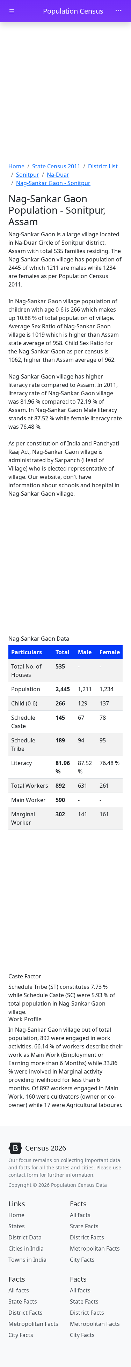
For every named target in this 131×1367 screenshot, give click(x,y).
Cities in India (26, 1248)
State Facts (84, 1226)
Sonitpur (27, 174)
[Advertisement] (65, 93)
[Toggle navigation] (118, 11)
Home (16, 166)
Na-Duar (58, 174)
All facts (80, 1215)
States (16, 1226)
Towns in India (27, 1259)
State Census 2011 (56, 166)
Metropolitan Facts (95, 1248)
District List (103, 166)
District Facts (87, 1237)
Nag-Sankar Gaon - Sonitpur (53, 183)
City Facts (82, 1259)
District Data (25, 1237)
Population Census (73, 11)
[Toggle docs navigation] (12, 11)
